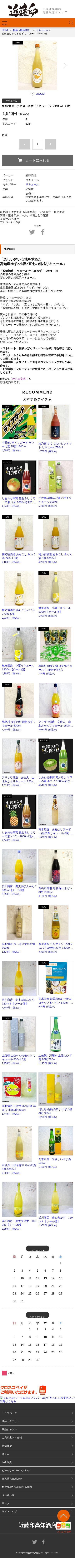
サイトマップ (9, 1511)
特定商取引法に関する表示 (17, 1486)
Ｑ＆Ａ (5, 1454)
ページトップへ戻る (63, 1521)
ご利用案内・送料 (12, 1437)
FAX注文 (7, 1462)
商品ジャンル (9, 1429)
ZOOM (40, 93)
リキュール (32, 184)
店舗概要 (7, 1445)
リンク (5, 1503)
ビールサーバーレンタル (15, 1470)
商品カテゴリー (10, 1421)
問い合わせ (8, 1495)
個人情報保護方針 (12, 1478)
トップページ (9, 1413)
